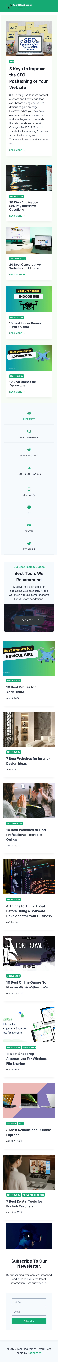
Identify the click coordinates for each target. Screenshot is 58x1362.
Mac (21, 1123)
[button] (29, 1236)
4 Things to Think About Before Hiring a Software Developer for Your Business (29, 911)
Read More (16, 150)
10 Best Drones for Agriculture (22, 383)
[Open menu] (51, 6)
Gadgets (11, 1123)
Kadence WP (35, 1352)
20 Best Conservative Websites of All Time (25, 266)
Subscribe (29, 1321)
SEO (12, 61)
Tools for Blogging (33, 1195)
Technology (16, 196)
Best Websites (17, 259)
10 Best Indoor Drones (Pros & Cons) (25, 325)
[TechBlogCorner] (18, 6)
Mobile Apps (13, 976)
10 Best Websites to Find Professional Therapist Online (26, 835)
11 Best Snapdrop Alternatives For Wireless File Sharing (26, 1058)
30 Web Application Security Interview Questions (23, 206)
